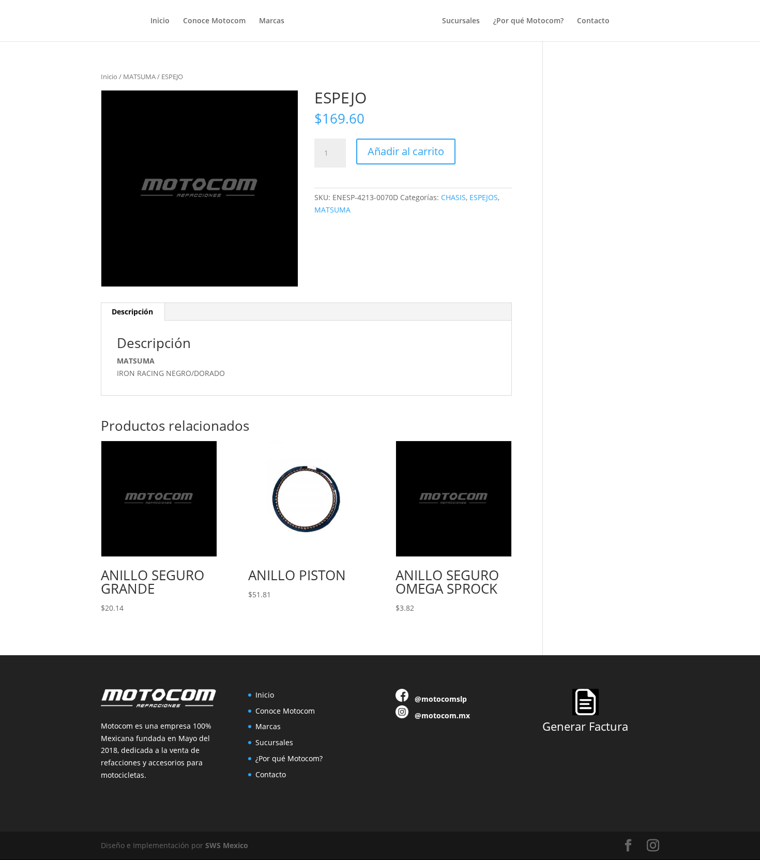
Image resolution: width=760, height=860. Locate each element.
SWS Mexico (226, 845)
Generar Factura (585, 726)
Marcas (271, 21)
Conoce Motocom (214, 21)
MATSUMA (139, 76)
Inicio (160, 21)
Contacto (593, 21)
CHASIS (453, 197)
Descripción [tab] (132, 311)
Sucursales (461, 21)
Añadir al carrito (406, 151)
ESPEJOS (483, 197)
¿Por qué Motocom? (528, 21)
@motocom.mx (442, 715)
